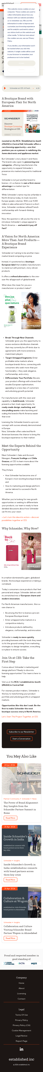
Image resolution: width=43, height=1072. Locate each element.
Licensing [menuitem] (21, 993)
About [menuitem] (21, 988)
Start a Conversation (21, 739)
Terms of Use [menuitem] (21, 1015)
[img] (34, 88)
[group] (21, 88)
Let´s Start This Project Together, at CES (20, 716)
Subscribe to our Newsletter (21, 732)
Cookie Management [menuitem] (21, 1030)
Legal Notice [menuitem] (21, 1036)
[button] (5, 88)
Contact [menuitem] (21, 999)
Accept (21, 63)
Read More (10, 818)
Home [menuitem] (21, 983)
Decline (21, 69)
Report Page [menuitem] (21, 1041)
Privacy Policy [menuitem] (21, 1020)
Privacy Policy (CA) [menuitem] (21, 1025)
